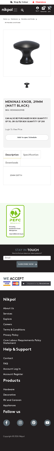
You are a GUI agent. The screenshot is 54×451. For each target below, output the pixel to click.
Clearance (40, 2)
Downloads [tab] (12, 163)
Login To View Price (13, 130)
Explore (7, 319)
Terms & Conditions (14, 330)
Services (7, 314)
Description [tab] (12, 155)
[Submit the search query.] (20, 10)
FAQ (5, 364)
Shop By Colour (20, 2)
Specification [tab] (31, 155)
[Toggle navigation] (15, 10)
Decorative (9, 395)
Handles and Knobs (28, 19)
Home (5, 19)
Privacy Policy (10, 335)
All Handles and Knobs (12, 22)
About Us (8, 308)
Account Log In (12, 369)
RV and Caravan (12, 400)
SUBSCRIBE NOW (25, 264)
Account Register (13, 374)
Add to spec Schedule (27, 137)
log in (37, 11)
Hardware (14, 19)
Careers (7, 324)
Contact (8, 358)
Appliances (9, 405)
